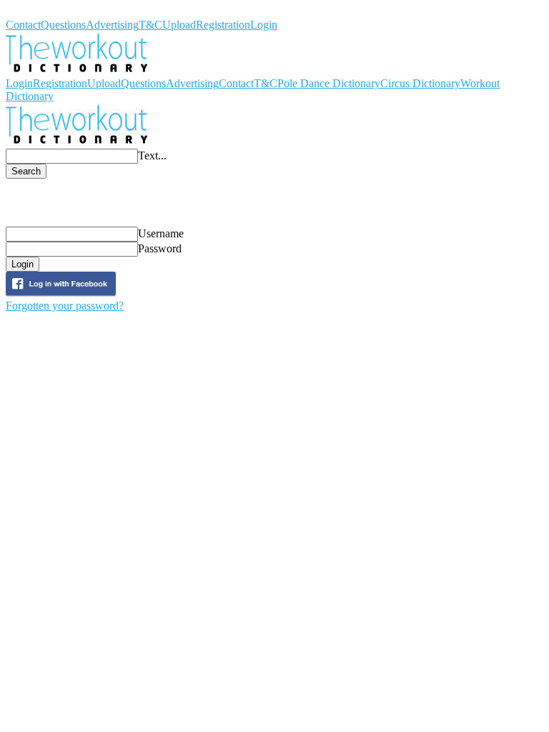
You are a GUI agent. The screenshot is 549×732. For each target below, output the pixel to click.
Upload (179, 25)
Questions (63, 25)
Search (26, 171)
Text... (152, 155)
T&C (150, 25)
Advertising (112, 25)
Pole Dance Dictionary (328, 83)
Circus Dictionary (420, 83)
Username (161, 233)
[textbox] (72, 156)
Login (263, 25)
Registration (223, 25)
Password (160, 248)
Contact (23, 25)
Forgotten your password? (65, 306)
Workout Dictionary (51, 12)
